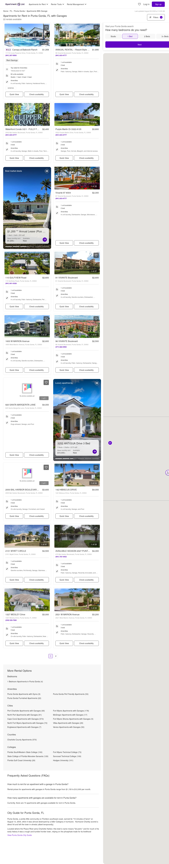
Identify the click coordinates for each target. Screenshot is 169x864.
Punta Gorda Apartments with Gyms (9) (23, 694)
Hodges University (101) (63, 760)
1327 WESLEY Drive (15, 614)
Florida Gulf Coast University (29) (21, 760)
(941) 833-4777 (61, 55)
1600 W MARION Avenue (17, 341)
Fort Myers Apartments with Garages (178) (71, 710)
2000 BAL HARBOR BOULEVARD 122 (23, 489)
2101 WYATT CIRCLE (15, 550)
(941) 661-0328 (11, 283)
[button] (110, 443)
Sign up (158, 4)
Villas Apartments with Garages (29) (68, 723)
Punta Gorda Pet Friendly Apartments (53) (70, 694)
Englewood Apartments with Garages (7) (24, 727)
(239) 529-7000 (11, 620)
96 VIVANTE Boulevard (66, 341)
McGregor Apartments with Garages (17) (70, 714)
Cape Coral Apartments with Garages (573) (25, 719)
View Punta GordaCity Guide (19, 835)
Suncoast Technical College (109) (67, 756)
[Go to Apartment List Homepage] (15, 4)
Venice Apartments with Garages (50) (68, 727)
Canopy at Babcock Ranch (24, 49)
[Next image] (48, 35)
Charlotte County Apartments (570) (22, 739)
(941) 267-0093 (11, 55)
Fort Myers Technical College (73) (67, 752)
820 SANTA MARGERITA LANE (20, 404)
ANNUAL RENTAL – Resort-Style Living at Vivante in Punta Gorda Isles (89, 49)
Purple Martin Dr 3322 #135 (68, 129)
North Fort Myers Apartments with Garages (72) (27, 723)
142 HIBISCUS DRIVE (66, 489)
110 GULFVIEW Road (15, 277)
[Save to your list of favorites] (46, 27)
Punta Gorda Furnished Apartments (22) (24, 698)
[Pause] (47, 172)
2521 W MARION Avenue (67, 614)
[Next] (45, 239)
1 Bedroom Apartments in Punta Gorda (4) (25, 681)
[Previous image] (6, 35)
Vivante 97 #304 (63, 192)
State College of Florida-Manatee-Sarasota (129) (27, 756)
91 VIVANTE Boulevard (66, 277)
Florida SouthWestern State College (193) (24, 752)
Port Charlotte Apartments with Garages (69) (26, 710)
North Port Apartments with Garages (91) (24, 714)
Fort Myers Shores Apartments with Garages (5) (73, 719)
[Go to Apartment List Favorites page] (139, 4)
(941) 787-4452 (61, 556)
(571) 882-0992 (61, 347)
